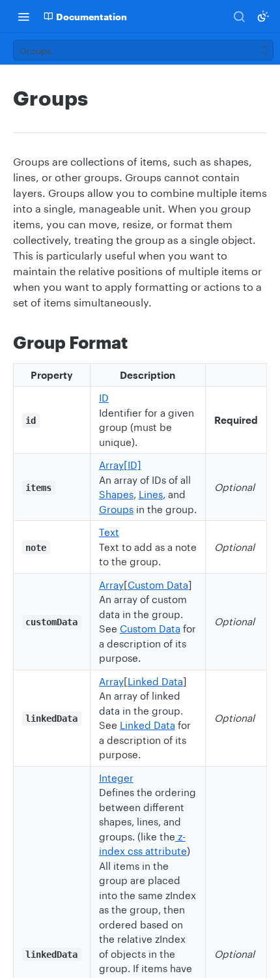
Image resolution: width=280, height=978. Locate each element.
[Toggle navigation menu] (23, 16)
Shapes (116, 494)
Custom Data (158, 585)
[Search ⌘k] (239, 16)
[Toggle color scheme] (263, 16)
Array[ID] (120, 465)
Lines (151, 494)
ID (104, 398)
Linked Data (155, 681)
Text (109, 532)
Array (111, 585)
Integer (116, 778)
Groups (116, 509)
